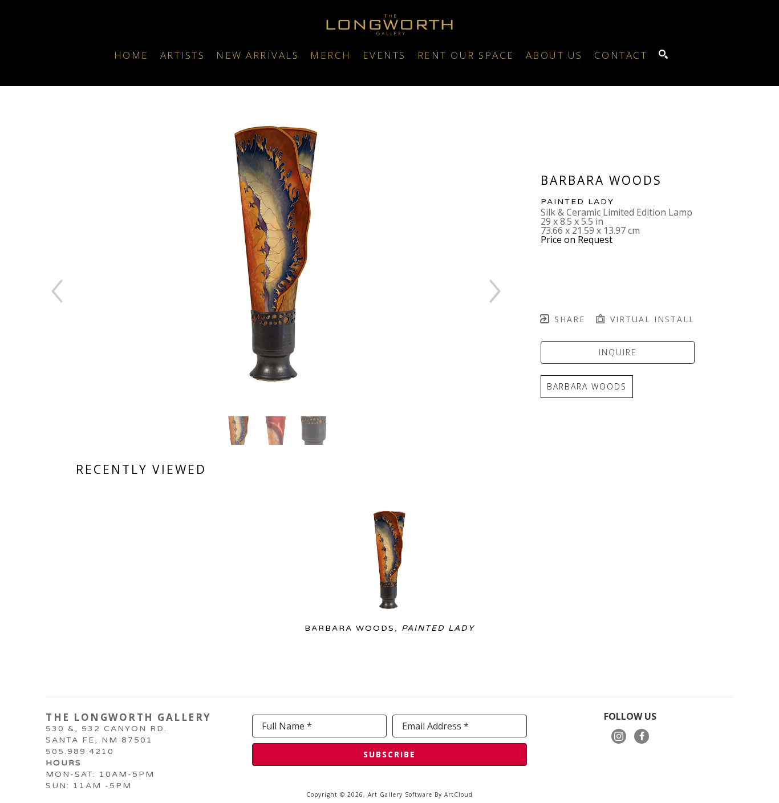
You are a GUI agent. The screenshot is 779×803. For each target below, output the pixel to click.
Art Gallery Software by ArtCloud (420, 794)
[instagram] (618, 736)
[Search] (663, 54)
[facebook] (641, 736)
